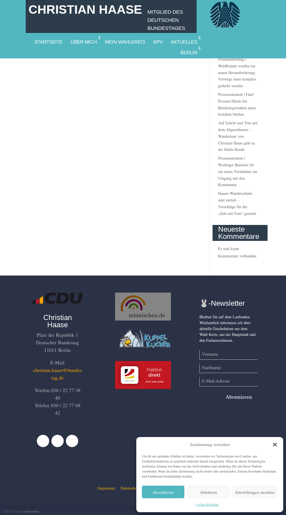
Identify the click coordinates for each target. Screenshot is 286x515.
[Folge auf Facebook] (43, 441)
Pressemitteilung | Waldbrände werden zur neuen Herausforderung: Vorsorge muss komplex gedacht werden (237, 72)
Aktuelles (184, 42)
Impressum (106, 488)
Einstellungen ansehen (255, 492)
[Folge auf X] (57, 441)
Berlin (188, 52)
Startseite (48, 42)
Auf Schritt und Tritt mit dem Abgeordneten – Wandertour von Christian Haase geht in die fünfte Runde (238, 136)
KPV (158, 42)
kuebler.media (30, 511)
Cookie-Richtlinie (207, 504)
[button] (275, 444)
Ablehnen (208, 492)
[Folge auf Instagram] (72, 441)
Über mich (84, 42)
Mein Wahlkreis (125, 42)
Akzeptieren (163, 492)
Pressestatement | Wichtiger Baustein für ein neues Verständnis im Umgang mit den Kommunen (237, 171)
